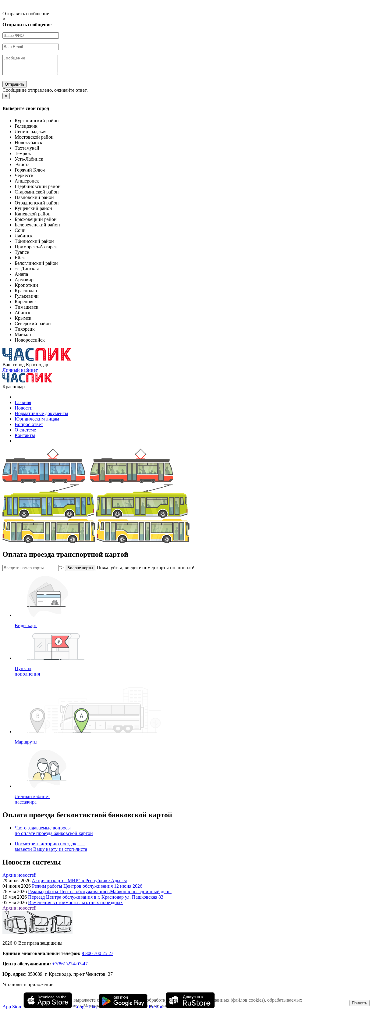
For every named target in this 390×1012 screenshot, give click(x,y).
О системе (25, 429)
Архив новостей (19, 875)
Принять (359, 1003)
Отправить (14, 84)
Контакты (25, 435)
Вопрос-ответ (29, 424)
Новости (24, 407)
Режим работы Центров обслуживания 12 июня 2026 (87, 886)
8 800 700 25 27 (97, 953)
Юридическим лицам (37, 418)
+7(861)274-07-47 (70, 963)
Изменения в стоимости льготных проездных (75, 902)
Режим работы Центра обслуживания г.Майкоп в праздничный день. (100, 891)
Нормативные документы (41, 413)
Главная (23, 402)
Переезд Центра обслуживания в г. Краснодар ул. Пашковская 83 (95, 897)
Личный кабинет (20, 370)
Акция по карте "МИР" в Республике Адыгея (79, 880)
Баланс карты (80, 568)
